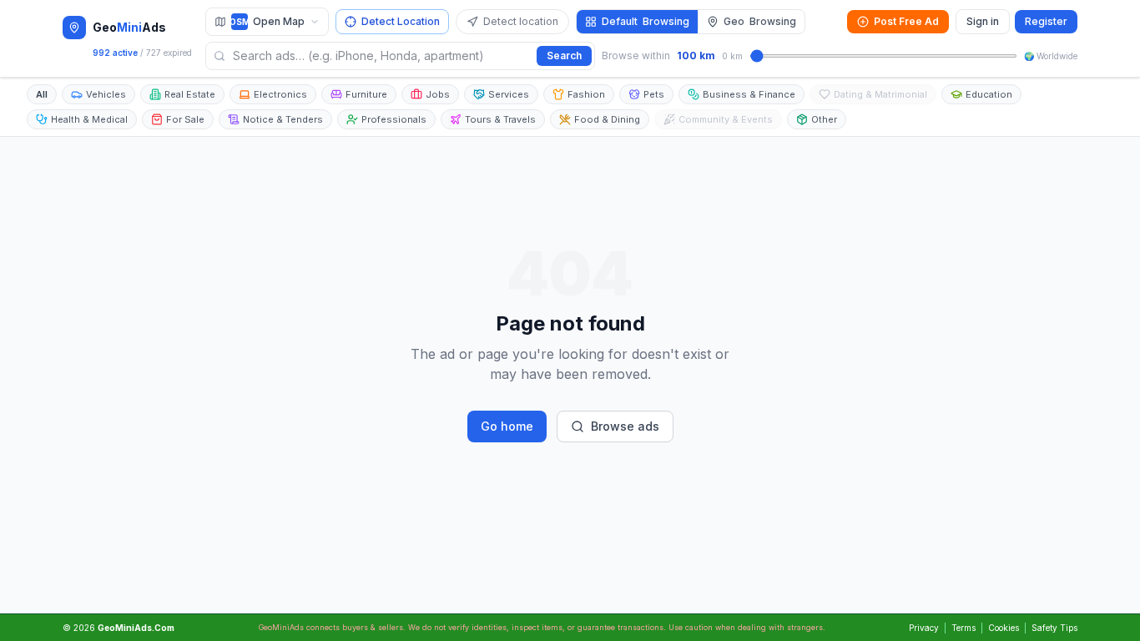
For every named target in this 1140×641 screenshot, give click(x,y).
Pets (653, 94)
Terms (963, 628)
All (42, 94)
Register (1046, 21)
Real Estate (189, 94)
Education (989, 94)
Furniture (366, 94)
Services (508, 94)
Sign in (982, 21)
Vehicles (106, 94)
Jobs (438, 94)
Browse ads (625, 426)
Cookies (1003, 628)
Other (824, 119)
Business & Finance (749, 94)
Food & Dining (607, 119)
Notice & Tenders (283, 119)
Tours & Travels (500, 119)
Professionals (393, 119)
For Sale (185, 119)
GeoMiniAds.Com (136, 628)
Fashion (586, 94)
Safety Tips (1054, 628)
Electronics (280, 94)
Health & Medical (89, 119)
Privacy (924, 628)
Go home (507, 426)
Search (564, 55)
